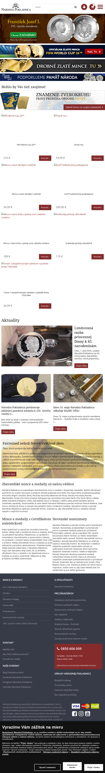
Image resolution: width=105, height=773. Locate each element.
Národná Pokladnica (64, 586)
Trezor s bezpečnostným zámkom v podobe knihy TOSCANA (26, 294)
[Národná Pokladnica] (16, 7)
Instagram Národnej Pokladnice (17, 682)
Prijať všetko (94, 767)
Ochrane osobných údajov (55, 752)
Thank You (79, 144)
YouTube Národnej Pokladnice (17, 686)
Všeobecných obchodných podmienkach (22, 752)
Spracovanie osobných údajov (69, 609)
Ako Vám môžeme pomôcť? (16, 654)
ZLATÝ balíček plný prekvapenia (78, 194)
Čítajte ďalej (81, 365)
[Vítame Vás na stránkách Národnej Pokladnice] (84, 7)
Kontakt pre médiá (11, 659)
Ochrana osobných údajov (67, 604)
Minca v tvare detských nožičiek (26, 194)
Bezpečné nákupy (63, 680)
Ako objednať (61, 614)
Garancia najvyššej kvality (67, 690)
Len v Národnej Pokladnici (15, 587)
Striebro (6, 593)
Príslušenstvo (9, 611)
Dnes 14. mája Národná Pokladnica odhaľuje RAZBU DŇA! (73, 409)
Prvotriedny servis (63, 685)
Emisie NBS (8, 605)
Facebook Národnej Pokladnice (17, 677)
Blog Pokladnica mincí (13, 672)
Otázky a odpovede (64, 619)
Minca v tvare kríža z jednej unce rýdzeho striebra (26, 243)
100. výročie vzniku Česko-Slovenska (20, 623)
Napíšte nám (9, 649)
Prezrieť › (45, 158)
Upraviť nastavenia (47, 767)
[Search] (76, 7)
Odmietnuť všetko (72, 766)
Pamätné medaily (11, 599)
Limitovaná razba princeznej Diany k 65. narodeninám (85, 336)
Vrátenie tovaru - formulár (67, 624)
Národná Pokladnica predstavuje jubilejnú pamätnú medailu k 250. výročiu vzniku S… (26, 410)
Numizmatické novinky (13, 617)
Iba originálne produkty (66, 694)
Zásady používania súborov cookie (71, 638)
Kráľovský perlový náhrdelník (79, 243)
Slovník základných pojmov (67, 629)
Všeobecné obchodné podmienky (70, 600)
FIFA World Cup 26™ (26, 144)
